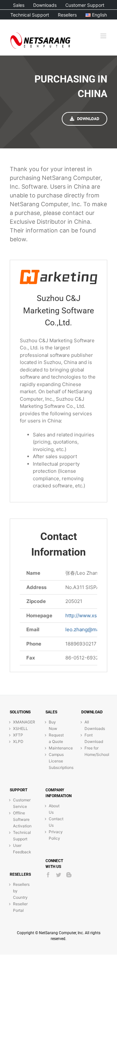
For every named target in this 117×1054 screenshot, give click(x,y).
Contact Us (56, 822)
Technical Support (21, 835)
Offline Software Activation (21, 819)
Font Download (92, 738)
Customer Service (21, 803)
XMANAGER (21, 722)
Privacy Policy (56, 835)
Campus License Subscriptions (57, 761)
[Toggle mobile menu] (103, 35)
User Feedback (21, 848)
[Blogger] (69, 874)
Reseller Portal (20, 907)
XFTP (18, 735)
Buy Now (53, 725)
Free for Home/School (92, 751)
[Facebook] (48, 874)
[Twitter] (58, 874)
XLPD (18, 741)
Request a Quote (56, 738)
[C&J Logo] (58, 272)
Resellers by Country (21, 891)
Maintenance (57, 748)
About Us (54, 809)
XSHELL (20, 728)
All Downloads (92, 725)
